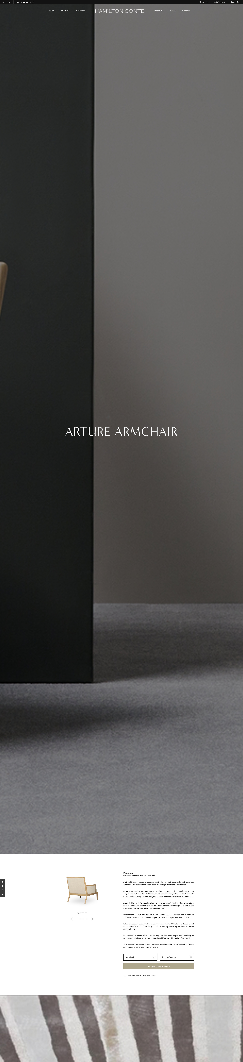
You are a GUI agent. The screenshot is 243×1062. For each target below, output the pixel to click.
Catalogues (204, 2)
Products (80, 10)
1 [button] (77, 919)
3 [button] (80, 919)
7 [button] (87, 919)
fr (3, 2)
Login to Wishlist (169, 957)
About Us (65, 10)
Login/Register (219, 2)
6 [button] (85, 919)
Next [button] (92, 919)
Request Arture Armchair (159, 966)
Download (130, 957)
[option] (82, 891)
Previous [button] (72, 919)
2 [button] (79, 919)
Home (51, 10)
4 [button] (82, 919)
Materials (159, 10)
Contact (186, 10)
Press (173, 10)
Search (234, 2)
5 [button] (84, 919)
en (9, 2)
